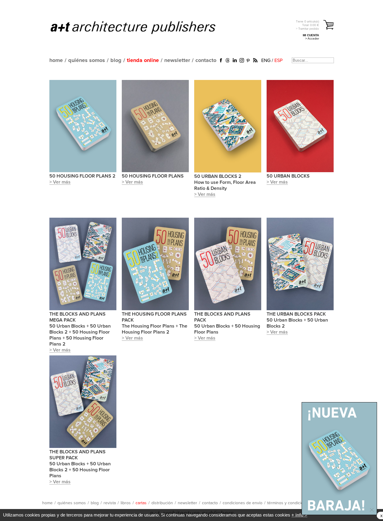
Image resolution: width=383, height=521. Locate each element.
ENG (265, 60)
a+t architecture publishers (140, 27)
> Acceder (312, 38)
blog (115, 60)
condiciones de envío (242, 503)
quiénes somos (86, 60)
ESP (278, 60)
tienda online (143, 60)
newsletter (177, 60)
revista (110, 503)
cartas (141, 503)
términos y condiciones (288, 503)
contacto (205, 60)
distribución (162, 503)
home (56, 60)
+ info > (299, 514)
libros (126, 503)
